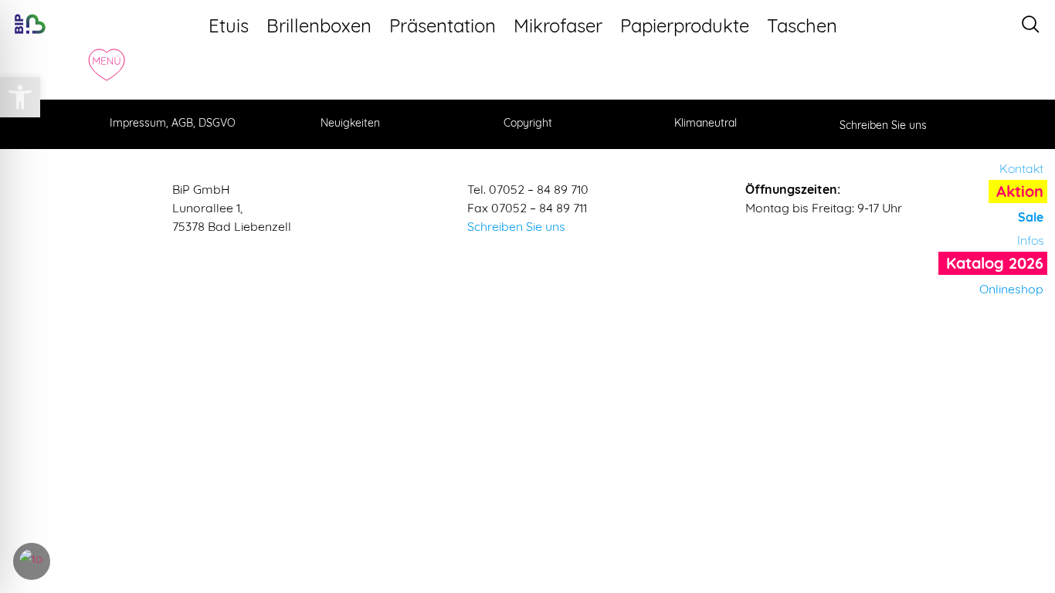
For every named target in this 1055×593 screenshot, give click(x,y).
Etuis (229, 25)
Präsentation (442, 25)
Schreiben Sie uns (516, 226)
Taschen (802, 25)
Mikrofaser (558, 25)
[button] (20, 97)
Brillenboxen (318, 25)
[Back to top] (1028, 499)
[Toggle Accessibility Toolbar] (32, 561)
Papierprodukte (684, 25)
